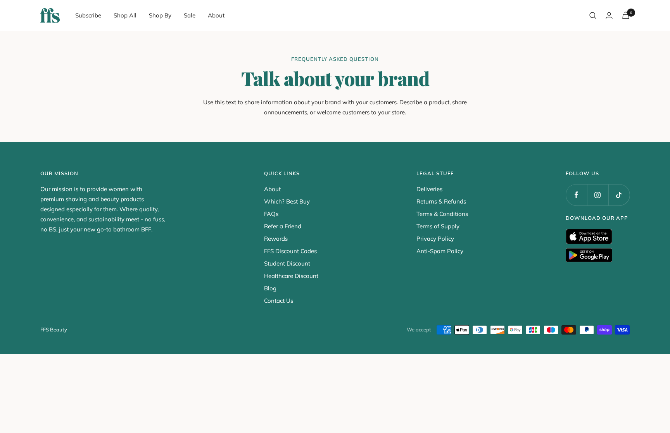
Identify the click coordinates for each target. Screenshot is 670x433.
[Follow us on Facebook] (576, 194)
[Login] (609, 15)
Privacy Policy (435, 238)
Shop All (125, 15)
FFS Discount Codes (290, 251)
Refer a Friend (282, 226)
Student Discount (287, 263)
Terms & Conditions (442, 213)
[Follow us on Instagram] (597, 194)
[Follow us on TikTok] (619, 194)
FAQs (271, 213)
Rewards (276, 238)
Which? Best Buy (287, 201)
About (216, 15)
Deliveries (429, 189)
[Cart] (626, 15)
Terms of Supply (437, 226)
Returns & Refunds (441, 201)
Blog (270, 288)
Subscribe (88, 15)
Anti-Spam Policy (439, 251)
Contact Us (278, 300)
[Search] (592, 15)
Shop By (160, 15)
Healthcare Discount (291, 275)
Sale (189, 15)
